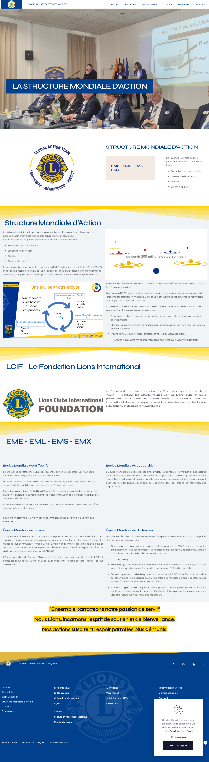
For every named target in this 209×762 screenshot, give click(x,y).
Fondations (8, 711)
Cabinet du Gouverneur (67, 698)
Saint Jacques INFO (117, 698)
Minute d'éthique (63, 722)
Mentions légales (168, 693)
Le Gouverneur (62, 693)
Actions (58, 711)
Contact (6, 706)
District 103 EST (10, 696)
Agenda (58, 703)
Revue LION (112, 703)
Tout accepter (178, 745)
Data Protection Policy (181, 731)
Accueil (6, 687)
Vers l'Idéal (112, 693)
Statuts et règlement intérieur (70, 716)
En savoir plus (178, 737)
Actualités (7, 692)
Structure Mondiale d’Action (17, 701)
